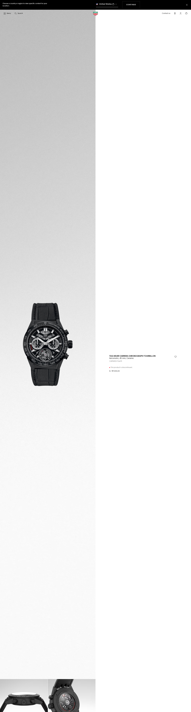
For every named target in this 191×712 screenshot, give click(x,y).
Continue (133, 5)
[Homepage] (95, 13)
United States (105, 4)
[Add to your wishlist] (175, 356)
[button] (181, 13)
